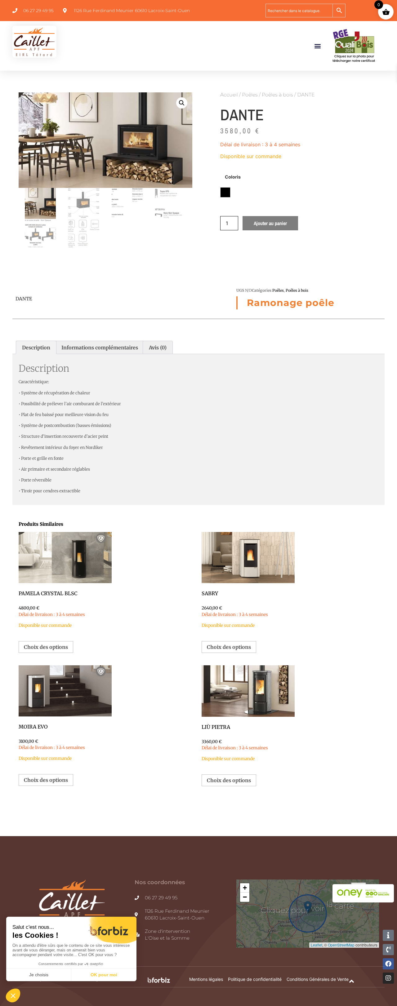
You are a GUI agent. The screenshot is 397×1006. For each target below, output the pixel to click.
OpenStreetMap (341, 944)
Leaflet (316, 944)
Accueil (229, 95)
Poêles (250, 95)
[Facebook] (388, 963)
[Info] (388, 935)
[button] (317, 46)
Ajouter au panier (270, 223)
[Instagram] (388, 978)
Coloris (233, 177)
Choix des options (46, 647)
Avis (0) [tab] (158, 347)
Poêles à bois (277, 95)
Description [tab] (36, 347)
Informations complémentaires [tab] (99, 347)
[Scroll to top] (351, 981)
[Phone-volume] (388, 949)
